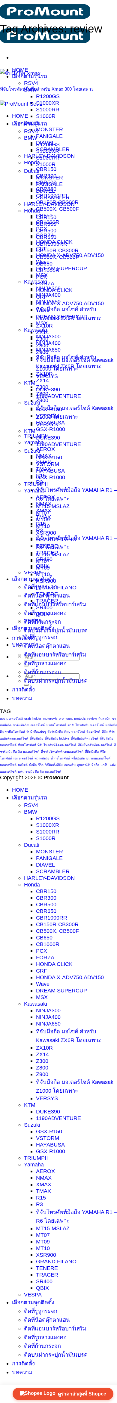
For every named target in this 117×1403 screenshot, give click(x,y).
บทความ (22, 644)
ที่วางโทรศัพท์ (60, 758)
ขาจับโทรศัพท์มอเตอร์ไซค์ (86, 725)
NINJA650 (48, 349)
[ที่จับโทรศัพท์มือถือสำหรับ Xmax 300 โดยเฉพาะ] (20, 73)
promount (66, 718)
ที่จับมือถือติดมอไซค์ (84, 738)
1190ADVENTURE (58, 396)
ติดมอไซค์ (93, 732)
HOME (20, 116)
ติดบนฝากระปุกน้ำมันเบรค (56, 630)
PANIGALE (49, 136)
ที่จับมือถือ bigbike (57, 738)
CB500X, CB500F (57, 209)
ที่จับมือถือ (36, 738)
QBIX (42, 614)
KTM (29, 383)
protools (80, 718)
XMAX (43, 510)
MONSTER (49, 129)
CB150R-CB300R (57, 250)
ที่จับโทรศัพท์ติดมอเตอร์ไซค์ (57, 745)
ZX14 (42, 380)
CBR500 (46, 230)
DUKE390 (48, 437)
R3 (39, 530)
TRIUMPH (36, 484)
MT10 (43, 574)
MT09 (43, 567)
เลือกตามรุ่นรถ (29, 123)
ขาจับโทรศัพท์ (56, 725)
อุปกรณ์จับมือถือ (88, 765)
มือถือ (33, 765)
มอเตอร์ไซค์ (8, 765)
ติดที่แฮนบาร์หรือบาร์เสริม (55, 604)
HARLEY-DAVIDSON (49, 204)
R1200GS (48, 96)
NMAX (44, 504)
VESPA (33, 572)
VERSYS (47, 424)
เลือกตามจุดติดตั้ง (33, 579)
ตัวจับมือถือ (55, 732)
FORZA (45, 283)
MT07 (43, 561)
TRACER (47, 601)
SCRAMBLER (53, 197)
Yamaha (34, 442)
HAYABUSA (50, 470)
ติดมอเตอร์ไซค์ (74, 732)
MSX (42, 323)
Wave (43, 310)
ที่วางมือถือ (41, 758)
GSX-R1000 (50, 429)
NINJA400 (48, 295)
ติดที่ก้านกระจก (42, 622)
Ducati (31, 171)
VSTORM (47, 464)
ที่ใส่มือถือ (78, 758)
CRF (41, 296)
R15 (41, 523)
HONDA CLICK (54, 290)
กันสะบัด (104, 718)
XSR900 (46, 532)
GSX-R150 (49, 457)
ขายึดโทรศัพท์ (15, 732)
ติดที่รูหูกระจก (40, 637)
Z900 (42, 400)
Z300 (42, 387)
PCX (41, 277)
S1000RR (47, 109)
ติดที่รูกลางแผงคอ (45, 663)
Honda (32, 210)
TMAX (43, 517)
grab (27, 718)
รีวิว (41, 765)
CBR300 (46, 224)
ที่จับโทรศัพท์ (27, 745)
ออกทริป (70, 765)
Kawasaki (35, 281)
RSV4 (31, 83)
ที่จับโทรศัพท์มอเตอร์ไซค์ (95, 745)
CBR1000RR (51, 244)
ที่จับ (105, 732)
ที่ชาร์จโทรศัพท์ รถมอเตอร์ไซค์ (62, 751)
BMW (30, 138)
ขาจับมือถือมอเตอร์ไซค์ (29, 725)
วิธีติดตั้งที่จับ (54, 765)
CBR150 (46, 169)
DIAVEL (45, 191)
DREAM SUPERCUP (61, 268)
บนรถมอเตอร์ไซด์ (98, 758)
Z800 (42, 393)
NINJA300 (48, 336)
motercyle (50, 718)
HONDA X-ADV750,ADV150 (70, 303)
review (92, 718)
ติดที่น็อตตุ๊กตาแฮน (47, 646)
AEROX (45, 449)
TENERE (47, 594)
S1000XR (47, 103)
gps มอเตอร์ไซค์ (11, 718)
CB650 (44, 263)
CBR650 (46, 237)
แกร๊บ (104, 765)
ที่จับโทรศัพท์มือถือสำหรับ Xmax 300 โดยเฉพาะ (47, 89)
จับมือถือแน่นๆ (36, 732)
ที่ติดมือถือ (92, 751)
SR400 (44, 607)
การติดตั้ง (23, 638)
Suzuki (32, 451)
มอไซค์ (23, 765)
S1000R (46, 116)
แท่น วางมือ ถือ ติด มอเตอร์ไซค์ (39, 771)
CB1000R (47, 270)
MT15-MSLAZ (53, 506)
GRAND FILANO (56, 587)
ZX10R (44, 374)
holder (36, 718)
